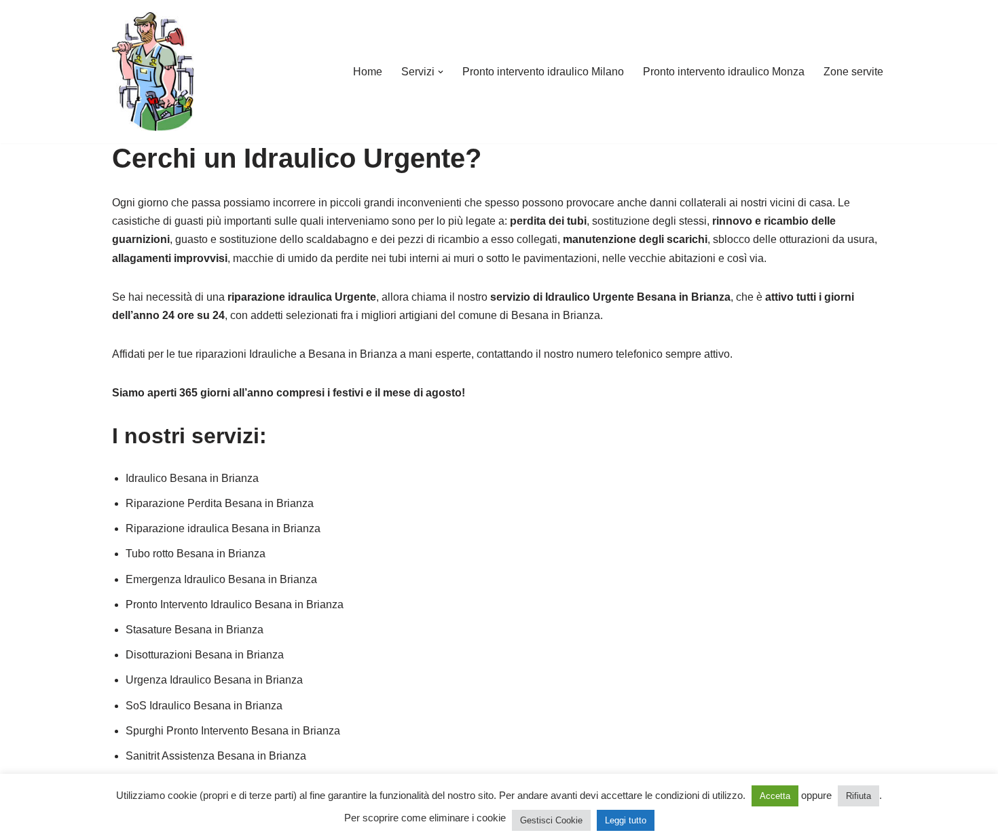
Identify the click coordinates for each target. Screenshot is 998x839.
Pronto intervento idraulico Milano (543, 71)
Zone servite (853, 71)
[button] (440, 72)
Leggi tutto (625, 820)
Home (367, 71)
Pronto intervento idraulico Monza (724, 71)
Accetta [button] (775, 796)
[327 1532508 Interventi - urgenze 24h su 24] (152, 71)
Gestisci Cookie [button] (551, 820)
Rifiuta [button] (858, 796)
